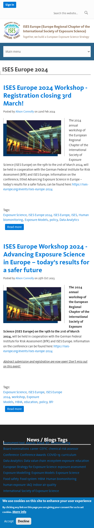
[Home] (12, 30)
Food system (28, 479)
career (34, 449)
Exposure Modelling (16, 473)
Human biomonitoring (61, 479)
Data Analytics (69, 220)
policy (54, 220)
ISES (74, 215)
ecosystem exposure (60, 461)
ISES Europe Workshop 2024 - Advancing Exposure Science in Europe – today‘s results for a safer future (46, 258)
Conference (11, 455)
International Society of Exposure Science (31, 491)
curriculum (68, 455)
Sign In (9, 4)
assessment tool (14, 443)
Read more (15, 227)
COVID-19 (53, 455)
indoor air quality (44, 485)
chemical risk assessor (63, 449)
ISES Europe (62, 215)
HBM (18, 402)
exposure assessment (72, 467)
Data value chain (35, 461)
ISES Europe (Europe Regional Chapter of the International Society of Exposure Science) (56, 28)
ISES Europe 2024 (40, 215)
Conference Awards (33, 455)
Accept (9, 521)
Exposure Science (15, 215)
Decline (23, 521)
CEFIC (44, 449)
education (31, 402)
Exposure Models (36, 220)
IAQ (29, 485)
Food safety (11, 479)
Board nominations (16, 449)
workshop (18, 397)
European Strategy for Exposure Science (30, 467)
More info (19, 512)
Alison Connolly (25, 111)
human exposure (14, 485)
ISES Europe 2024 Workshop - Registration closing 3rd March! (45, 95)
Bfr (51, 402)
